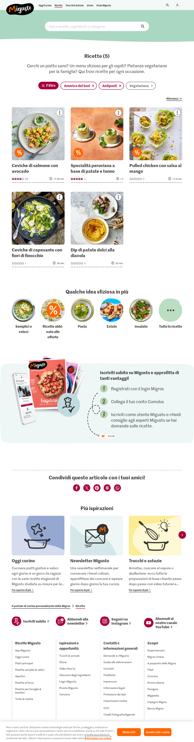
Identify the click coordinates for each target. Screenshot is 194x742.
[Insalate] (141, 319)
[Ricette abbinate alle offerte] (53, 319)
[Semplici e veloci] (23, 319)
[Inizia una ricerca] (167, 5)
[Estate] (112, 319)
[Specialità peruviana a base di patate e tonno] (97, 146)
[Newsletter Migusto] (96, 554)
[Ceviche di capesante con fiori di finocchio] (38, 230)
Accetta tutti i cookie (158, 732)
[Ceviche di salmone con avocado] (38, 146)
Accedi (111, 436)
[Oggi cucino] (38, 554)
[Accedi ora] (177, 5)
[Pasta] (82, 319)
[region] (97, 732)
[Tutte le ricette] (170, 319)
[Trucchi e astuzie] (155, 554)
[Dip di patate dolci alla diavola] (97, 230)
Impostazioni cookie (115, 701)
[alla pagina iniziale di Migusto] (20, 6)
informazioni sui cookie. (98, 738)
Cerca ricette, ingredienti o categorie (97, 26)
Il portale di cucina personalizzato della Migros (41, 606)
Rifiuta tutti (128, 732)
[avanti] (182, 535)
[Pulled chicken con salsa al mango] (155, 146)
